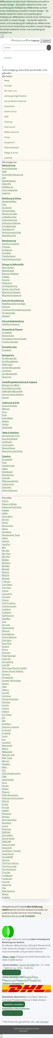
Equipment (9, 142)
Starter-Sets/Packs (11, 289)
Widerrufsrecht (11, 132)
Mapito (5, 421)
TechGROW (7, 857)
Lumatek (6, 733)
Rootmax (6, 829)
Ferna (5, 649)
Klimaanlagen (8, 210)
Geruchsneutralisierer (13, 394)
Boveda (5, 578)
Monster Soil (8, 754)
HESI (4, 686)
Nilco (4, 767)
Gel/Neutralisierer (11, 324)
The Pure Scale (9, 866)
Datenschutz (10, 111)
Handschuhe (8, 465)
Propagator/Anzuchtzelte (14, 338)
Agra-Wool (7, 516)
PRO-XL (5, 801)
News (7, 80)
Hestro (5, 689)
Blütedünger (8, 270)
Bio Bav (5, 550)
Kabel (5, 468)
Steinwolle (7, 427)
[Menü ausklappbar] (5, 41)
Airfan (5, 522)
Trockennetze (8, 313)
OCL (4, 770)
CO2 (4, 204)
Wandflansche (9, 235)
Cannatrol (7, 593)
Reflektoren (7, 187)
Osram (5, 785)
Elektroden (7, 364)
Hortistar (6, 696)
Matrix (5, 748)
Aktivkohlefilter (9, 201)
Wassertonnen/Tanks (12, 451)
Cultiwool (6, 612)
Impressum (9, 127)
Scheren (6, 306)
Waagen (6, 316)
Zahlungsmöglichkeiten (15, 96)
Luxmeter (6, 370)
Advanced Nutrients (11, 507)
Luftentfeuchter (9, 220)
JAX (3, 717)
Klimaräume (8, 335)
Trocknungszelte (10, 341)
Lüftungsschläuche (11, 223)
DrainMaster (8, 634)
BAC (4, 547)
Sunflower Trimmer (11, 850)
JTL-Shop (31, 1031)
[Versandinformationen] (26, 988)
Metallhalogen (9, 180)
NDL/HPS (6, 184)
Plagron (6, 792)
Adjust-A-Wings (9, 504)
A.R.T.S (5, 501)
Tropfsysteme (8, 256)
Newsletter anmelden (13, 1004)
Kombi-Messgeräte (11, 367)
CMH (4, 171)
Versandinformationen (15, 101)
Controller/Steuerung (12, 174)
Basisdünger (8, 267)
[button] (16, 1008)
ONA (4, 776)
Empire (5, 646)
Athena (5, 541)
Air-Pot (5, 519)
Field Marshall (9, 655)
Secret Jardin (8, 838)
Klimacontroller (9, 213)
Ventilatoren (8, 229)
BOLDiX (5, 575)
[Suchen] (49, 47)
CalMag (5, 276)
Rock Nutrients (9, 819)
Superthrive (8, 854)
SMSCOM (6, 841)
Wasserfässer (8, 448)
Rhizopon (6, 813)
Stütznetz (6, 487)
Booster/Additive (10, 273)
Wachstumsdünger (11, 292)
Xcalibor (6, 897)
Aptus (5, 528)
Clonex (5, 600)
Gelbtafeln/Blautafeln (12, 391)
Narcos (5, 761)
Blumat (5, 572)
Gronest (6, 674)
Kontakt (8, 85)
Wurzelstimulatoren (11, 295)
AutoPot (6, 544)
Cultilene (6, 609)
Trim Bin (6, 872)
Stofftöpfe (7, 442)
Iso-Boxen (7, 207)
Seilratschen (8, 484)
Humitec (6, 702)
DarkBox (6, 618)
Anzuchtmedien (9, 405)
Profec (5, 804)
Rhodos (6, 816)
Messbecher (8, 475)
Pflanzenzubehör (10, 481)
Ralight (5, 810)
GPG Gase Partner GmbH (14, 668)
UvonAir (6, 881)
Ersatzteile (7, 459)
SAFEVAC (6, 832)
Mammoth (7, 745)
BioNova (6, 563)
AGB (6, 116)
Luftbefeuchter (9, 217)
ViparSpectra (8, 891)
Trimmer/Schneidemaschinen (16, 309)
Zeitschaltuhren (9, 490)
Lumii (4, 736)
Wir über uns (10, 90)
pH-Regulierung (9, 286)
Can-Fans (6, 587)
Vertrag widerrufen (12, 1013)
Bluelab (5, 569)
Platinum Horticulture (12, 798)
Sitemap (8, 121)
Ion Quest (7, 714)
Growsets (6, 350)
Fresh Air (6, 658)
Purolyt (5, 807)
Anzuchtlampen (9, 168)
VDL (4, 888)
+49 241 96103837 (27, 965)
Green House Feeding (12, 671)
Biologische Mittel (10, 385)
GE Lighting (7, 662)
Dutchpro (7, 640)
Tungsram (7, 878)
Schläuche (7, 250)
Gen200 (6, 665)
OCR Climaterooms (11, 773)
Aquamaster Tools (11, 535)
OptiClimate (8, 779)
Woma (5, 894)
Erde (4, 415)
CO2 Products (9, 603)
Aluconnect (7, 525)
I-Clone (5, 708)
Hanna (5, 683)
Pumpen (6, 246)
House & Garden (10, 699)
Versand (44, 1021)
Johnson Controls (10, 727)
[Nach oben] (1, 1036)
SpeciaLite (7, 847)
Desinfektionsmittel (11, 388)
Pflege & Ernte (11, 152)
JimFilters (6, 723)
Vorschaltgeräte (10, 190)
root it (5, 826)
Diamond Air (8, 628)
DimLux (6, 631)
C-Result (6, 581)
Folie (4, 462)
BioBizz (5, 559)
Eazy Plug (6, 643)
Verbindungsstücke (11, 232)
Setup (7, 137)
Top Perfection (9, 869)
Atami (5, 538)
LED (4, 177)
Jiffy (4, 720)
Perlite (5, 424)
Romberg (6, 823)
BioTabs (6, 566)
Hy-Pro (5, 705)
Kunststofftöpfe (9, 438)
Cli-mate (6, 597)
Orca (4, 782)
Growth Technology (11, 680)
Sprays (5, 397)
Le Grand (6, 730)
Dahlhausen (8, 615)
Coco (4, 412)
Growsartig (7, 677)
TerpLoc (6, 860)
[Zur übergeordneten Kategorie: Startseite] (13, 58)
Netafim (6, 764)
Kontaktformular (11, 972)
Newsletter (9, 106)
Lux (4, 739)
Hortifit (5, 693)
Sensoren (6, 376)
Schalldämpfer (9, 226)
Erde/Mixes (7, 418)
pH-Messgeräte (9, 373)
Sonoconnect (8, 844)
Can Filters (7, 584)
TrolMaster (7, 875)
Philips (5, 788)
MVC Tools (7, 758)
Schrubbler (7, 835)
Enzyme (6, 279)
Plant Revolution (10, 795)
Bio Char (6, 553)
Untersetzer (8, 445)
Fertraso (6, 652)
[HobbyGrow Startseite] (25, 40)
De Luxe (6, 624)
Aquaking (6, 532)
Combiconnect (9, 606)
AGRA (5, 513)
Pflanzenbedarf (11, 147)
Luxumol (6, 742)
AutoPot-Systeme (10, 243)
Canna (5, 590)
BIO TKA (6, 556)
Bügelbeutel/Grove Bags (14, 303)
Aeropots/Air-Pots (11, 435)
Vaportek (6, 884)
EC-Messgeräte (9, 358)
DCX (4, 621)
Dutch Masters (9, 637)
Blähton (6, 408)
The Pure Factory (10, 863)
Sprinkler (6, 253)
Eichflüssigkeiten (10, 361)
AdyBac (5, 510)
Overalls (6, 478)
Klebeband (7, 471)
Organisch (7, 283)
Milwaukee (7, 751)
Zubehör (8, 157)
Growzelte (7, 332)
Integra (5, 711)
